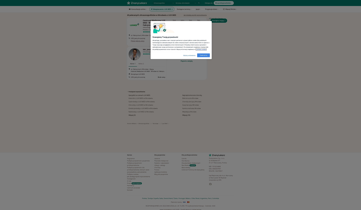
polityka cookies (201, 49)
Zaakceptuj (203, 55)
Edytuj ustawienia (189, 55)
